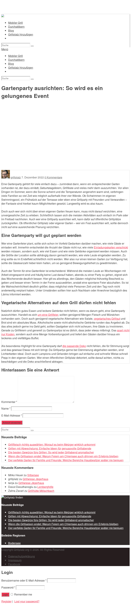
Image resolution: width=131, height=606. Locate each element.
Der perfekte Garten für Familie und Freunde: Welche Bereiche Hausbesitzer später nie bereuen (65, 460)
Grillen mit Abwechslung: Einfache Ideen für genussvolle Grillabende (49, 448)
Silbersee (33, 475)
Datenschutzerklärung (21, 556)
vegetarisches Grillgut (107, 319)
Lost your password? (26, 601)
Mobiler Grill (15, 23)
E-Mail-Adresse (11, 415)
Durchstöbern (16, 27)
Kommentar (9, 402)
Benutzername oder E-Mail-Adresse (23, 580)
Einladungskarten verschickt (111, 247)
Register (6, 601)
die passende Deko (74, 346)
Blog (11, 30)
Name (5, 408)
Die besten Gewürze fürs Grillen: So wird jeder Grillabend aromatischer (51, 452)
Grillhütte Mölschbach (41, 491)
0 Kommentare (53, 177)
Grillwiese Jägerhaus (35, 479)
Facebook (14, 564)
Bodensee (14, 543)
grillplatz (16, 177)
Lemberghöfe (45, 487)
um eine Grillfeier (48, 315)
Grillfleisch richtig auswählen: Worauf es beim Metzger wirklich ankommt (51, 444)
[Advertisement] (65, 144)
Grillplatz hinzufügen (20, 34)
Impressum (14, 560)
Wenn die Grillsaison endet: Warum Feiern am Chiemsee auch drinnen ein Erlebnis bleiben (63, 456)
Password (8, 587)
